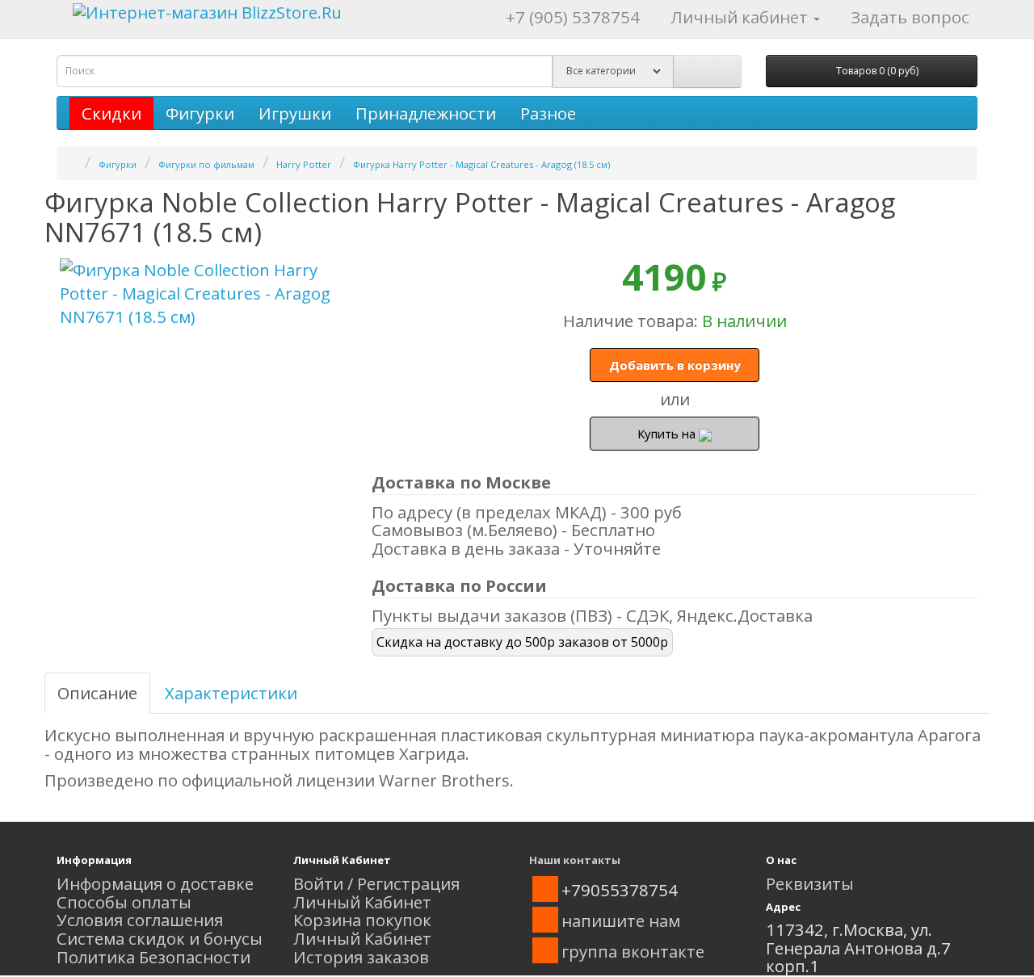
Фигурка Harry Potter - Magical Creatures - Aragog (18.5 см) (481, 164)
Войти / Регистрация (376, 883)
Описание (97, 692)
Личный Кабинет (362, 902)
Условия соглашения (140, 919)
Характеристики (231, 692)
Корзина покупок (362, 919)
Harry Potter (303, 164)
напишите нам (620, 920)
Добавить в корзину (675, 365)
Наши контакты (574, 860)
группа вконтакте (632, 951)
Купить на (668, 434)
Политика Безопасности (153, 957)
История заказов (361, 957)
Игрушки (294, 113)
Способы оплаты (124, 902)
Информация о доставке (155, 883)
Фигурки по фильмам (206, 164)
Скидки (111, 113)
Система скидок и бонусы (160, 938)
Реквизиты (810, 883)
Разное (548, 113)
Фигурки (200, 113)
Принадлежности (425, 113)
